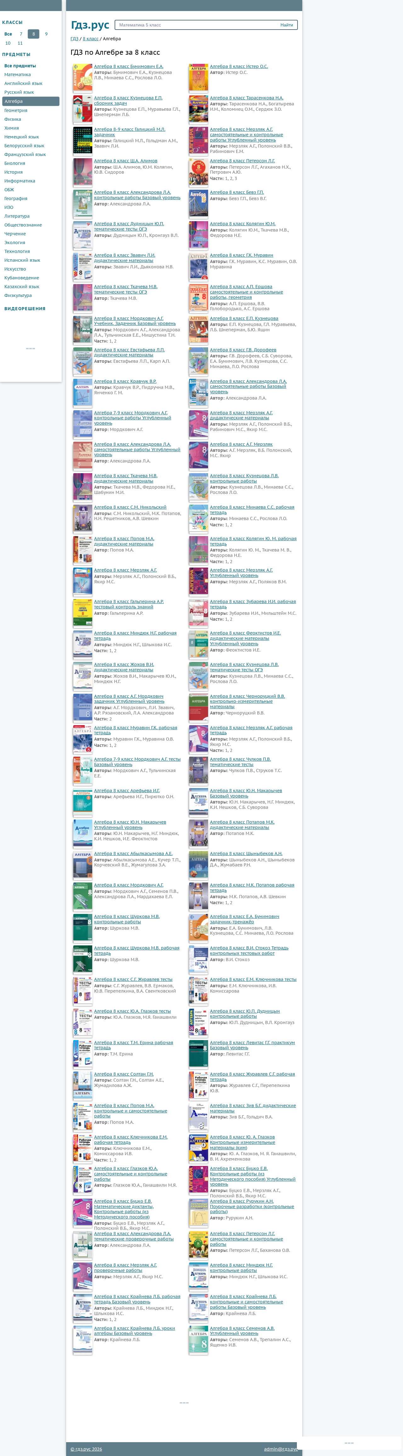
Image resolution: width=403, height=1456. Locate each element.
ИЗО (8, 207)
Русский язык (19, 92)
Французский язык (25, 154)
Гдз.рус (90, 24)
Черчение (15, 234)
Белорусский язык (24, 145)
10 (7, 43)
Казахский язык (21, 286)
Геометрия (15, 110)
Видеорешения (25, 308)
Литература (17, 216)
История (13, 172)
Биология (14, 163)
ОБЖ (9, 190)
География (15, 198)
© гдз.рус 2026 (86, 1449)
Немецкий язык (21, 137)
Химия (11, 128)
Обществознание (23, 225)
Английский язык (23, 83)
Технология (17, 251)
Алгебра (14, 101)
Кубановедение (21, 278)
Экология (14, 242)
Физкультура (18, 295)
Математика (17, 74)
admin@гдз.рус (281, 1449)
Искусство (15, 269)
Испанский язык (22, 260)
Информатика (19, 181)
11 (20, 43)
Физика (12, 119)
